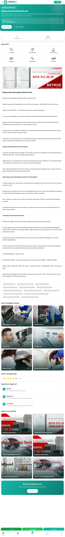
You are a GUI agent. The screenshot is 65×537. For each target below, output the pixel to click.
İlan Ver (55, 529)
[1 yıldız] (4, 378)
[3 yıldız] (8, 378)
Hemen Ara (33, 491)
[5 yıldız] (13, 378)
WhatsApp (7, 27)
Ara (12, 529)
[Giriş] (63, 2)
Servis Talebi (19, 27)
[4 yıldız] (11, 378)
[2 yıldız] (6, 378)
